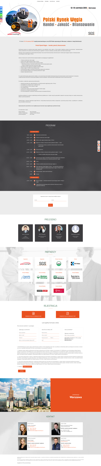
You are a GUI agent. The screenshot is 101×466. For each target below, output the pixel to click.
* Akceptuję (24, 366)
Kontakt (99, 150)
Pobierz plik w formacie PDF (68, 316)
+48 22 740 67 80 (33, 428)
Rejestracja (99, 147)
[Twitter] (1, 10)
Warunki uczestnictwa (27, 366)
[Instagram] (1, 19)
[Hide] (0, 23)
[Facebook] (1, 7)
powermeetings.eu (31, 426)
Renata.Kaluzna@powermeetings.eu (36, 430)
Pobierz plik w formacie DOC (33, 316)
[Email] (1, 17)
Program (99, 145)
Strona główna (99, 142)
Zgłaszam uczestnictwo (69, 333)
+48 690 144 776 (66, 446)
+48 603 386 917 (33, 429)
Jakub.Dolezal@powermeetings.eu (69, 447)
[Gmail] (1, 21)
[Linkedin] (1, 12)
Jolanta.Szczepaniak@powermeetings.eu (37, 447)
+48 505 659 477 (33, 446)
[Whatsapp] (1, 14)
